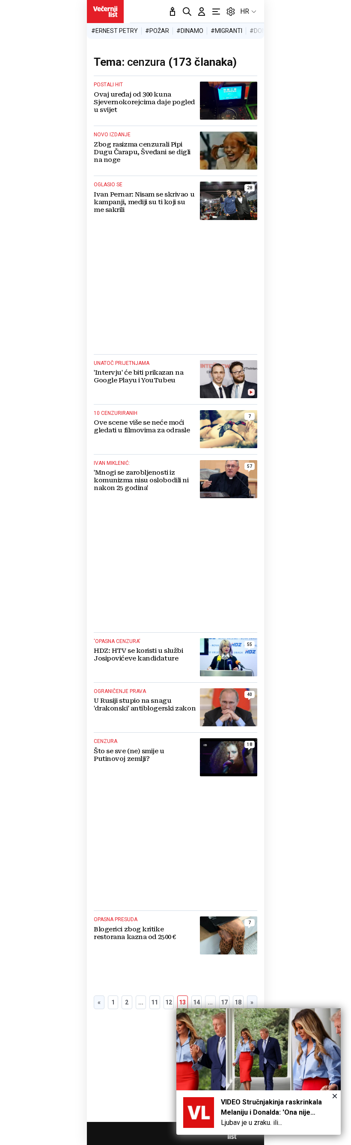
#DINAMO (189, 30)
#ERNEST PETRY (114, 30)
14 (196, 1002)
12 (168, 1002)
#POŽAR (157, 30)
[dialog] (258, 1071)
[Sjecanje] (172, 11)
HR (244, 11)
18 (238, 1002)
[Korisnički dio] (201, 11)
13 (182, 1002)
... (140, 1002)
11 (154, 1002)
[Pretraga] (187, 11)
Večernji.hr (105, 11)
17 (224, 1002)
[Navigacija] (216, 11)
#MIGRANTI (226, 30)
